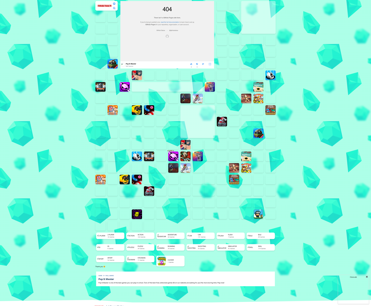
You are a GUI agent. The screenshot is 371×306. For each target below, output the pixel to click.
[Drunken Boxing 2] (246, 75)
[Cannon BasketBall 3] (161, 75)
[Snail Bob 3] (173, 202)
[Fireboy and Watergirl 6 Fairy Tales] (100, 29)
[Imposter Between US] (100, 98)
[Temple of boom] (270, 110)
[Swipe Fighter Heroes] (246, 110)
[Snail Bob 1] (149, 202)
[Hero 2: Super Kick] (246, 87)
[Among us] (113, 52)
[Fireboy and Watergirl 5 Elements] (234, 17)
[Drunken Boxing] (258, 75)
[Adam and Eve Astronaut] (222, 191)
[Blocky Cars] (113, 64)
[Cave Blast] (222, 75)
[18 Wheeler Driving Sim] (113, 226)
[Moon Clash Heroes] (173, 98)
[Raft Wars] (270, 98)
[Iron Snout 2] (113, 98)
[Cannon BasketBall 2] (149, 75)
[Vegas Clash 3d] (137, 121)
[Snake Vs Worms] (149, 110)
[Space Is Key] (270, 202)
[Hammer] (222, 87)
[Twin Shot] (113, 121)
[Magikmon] (149, 98)
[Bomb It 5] (258, 64)
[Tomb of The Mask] (137, 214)
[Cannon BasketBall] (185, 75)
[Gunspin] (210, 87)
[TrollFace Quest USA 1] (149, 214)
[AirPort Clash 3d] (100, 52)
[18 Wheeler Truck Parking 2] (125, 226)
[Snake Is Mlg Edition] (137, 110)
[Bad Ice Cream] (258, 191)
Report (203, 67)
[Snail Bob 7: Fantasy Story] (222, 202)
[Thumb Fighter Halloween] (100, 40)
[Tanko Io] (258, 110)
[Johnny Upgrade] (113, 202)
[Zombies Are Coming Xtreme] (270, 121)
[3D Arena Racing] (149, 226)
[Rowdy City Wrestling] (113, 110)
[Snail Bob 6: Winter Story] (210, 202)
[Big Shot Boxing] (100, 64)
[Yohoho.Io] (234, 121)
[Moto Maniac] (198, 98)
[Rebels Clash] (100, 133)
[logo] (104, 6)
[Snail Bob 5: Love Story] (198, 202)
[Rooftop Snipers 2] (222, 29)
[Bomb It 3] (234, 64)
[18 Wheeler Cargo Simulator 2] (270, 214)
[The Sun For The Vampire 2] (100, 214)
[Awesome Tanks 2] (234, 52)
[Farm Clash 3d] (113, 87)
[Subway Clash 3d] (222, 110)
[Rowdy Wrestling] (125, 110)
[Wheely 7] (234, 214)
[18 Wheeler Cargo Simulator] (100, 226)
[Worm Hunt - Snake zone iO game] (173, 121)
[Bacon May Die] (258, 52)
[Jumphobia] (125, 202)
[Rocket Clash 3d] (100, 110)
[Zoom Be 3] (222, 40)
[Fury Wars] (125, 87)
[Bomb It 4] (246, 64)
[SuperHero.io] (234, 110)
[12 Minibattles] (258, 40)
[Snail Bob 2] (161, 202)
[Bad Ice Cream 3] (246, 191)
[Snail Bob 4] (185, 202)
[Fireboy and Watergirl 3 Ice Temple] (113, 17)
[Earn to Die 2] (258, 121)
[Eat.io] (270, 75)
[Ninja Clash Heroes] (210, 98)
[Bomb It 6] (270, 64)
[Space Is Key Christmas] (258, 202)
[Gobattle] (246, 40)
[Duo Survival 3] (234, 6)
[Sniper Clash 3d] (161, 110)
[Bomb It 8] (113, 75)
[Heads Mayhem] (234, 87)
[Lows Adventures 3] (258, 214)
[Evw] (100, 87)
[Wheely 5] (210, 214)
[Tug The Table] (100, 121)
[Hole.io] (258, 87)
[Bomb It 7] (100, 75)
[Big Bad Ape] (270, 52)
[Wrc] (222, 121)
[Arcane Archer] (222, 52)
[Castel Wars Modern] (198, 75)
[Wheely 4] (198, 214)
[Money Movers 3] (113, 29)
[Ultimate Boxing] (125, 121)
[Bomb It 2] (222, 64)
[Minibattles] (161, 98)
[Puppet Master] (246, 98)
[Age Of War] (270, 40)
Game (100, 275)
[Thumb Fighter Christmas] (234, 29)
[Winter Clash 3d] (161, 121)
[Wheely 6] (222, 214)
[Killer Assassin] (137, 98)
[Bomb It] (125, 75)
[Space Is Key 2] (246, 202)
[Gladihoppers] (185, 156)
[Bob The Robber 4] (270, 191)
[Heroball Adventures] (100, 202)
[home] (114, 3)
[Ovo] (137, 202)
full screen (210, 67)
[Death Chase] (234, 75)
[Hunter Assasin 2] (270, 87)
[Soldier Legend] (173, 110)
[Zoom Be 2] (113, 40)
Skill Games (129, 66)
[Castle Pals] (210, 75)
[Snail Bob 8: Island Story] (234, 202)
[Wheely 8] (246, 214)
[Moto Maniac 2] (185, 98)
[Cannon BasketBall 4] (173, 75)
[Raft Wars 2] (258, 98)
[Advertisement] (171, 138)
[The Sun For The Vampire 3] (113, 214)
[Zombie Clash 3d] (246, 121)
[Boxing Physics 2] (137, 75)
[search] (114, 8)
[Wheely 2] (173, 214)
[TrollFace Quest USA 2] (161, 214)
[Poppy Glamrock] (234, 98)
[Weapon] (149, 121)
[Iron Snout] (125, 98)
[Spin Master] (173, 179)
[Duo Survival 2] (222, 6)
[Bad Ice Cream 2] (234, 191)
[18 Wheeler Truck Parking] (137, 226)
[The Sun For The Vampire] (125, 214)
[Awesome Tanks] (246, 52)
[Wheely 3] (185, 214)
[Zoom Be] (234, 40)
